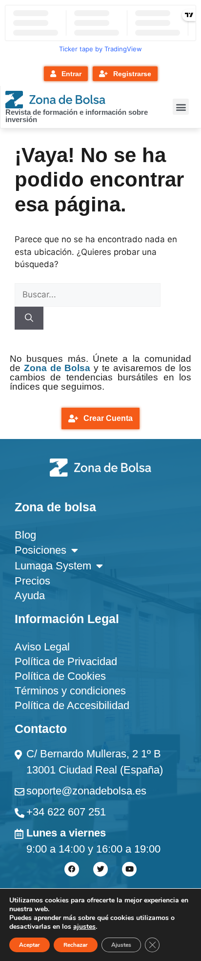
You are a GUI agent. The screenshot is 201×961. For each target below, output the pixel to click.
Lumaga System (53, 566)
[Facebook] (71, 869)
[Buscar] (29, 318)
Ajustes (121, 945)
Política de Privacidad (66, 661)
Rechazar (75, 945)
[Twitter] (100, 869)
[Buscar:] (88, 294)
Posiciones (40, 550)
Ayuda (30, 595)
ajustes (84, 926)
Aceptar (29, 945)
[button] (181, 107)
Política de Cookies (60, 676)
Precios (32, 581)
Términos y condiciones (70, 691)
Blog (25, 535)
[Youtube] (129, 869)
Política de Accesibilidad (72, 705)
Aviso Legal (42, 647)
